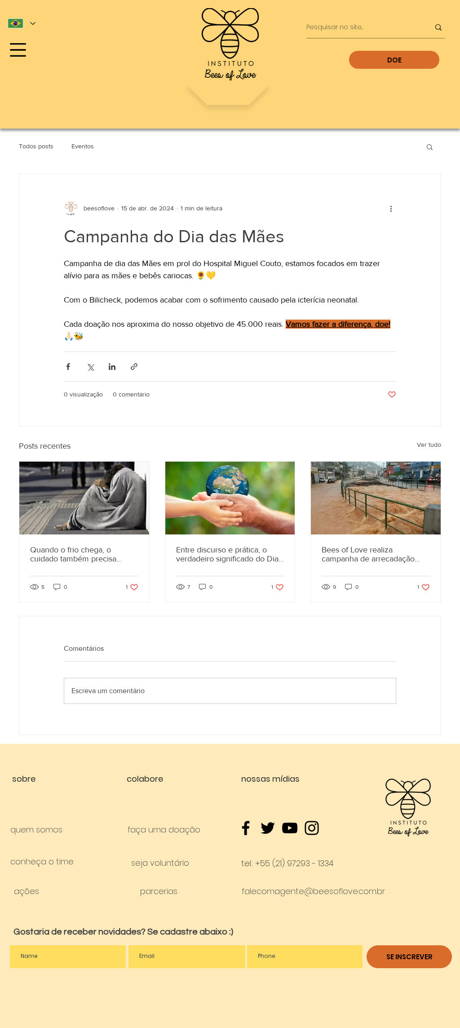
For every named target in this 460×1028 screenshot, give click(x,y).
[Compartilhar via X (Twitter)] (90, 366)
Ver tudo (429, 444)
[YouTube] (289, 828)
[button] (18, 50)
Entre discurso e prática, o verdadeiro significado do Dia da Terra (227, 554)
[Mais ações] (390, 208)
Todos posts (36, 146)
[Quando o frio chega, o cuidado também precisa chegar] (84, 498)
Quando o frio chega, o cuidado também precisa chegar (73, 554)
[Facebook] (245, 828)
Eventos (82, 146)
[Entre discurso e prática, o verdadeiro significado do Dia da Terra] (230, 498)
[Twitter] (267, 828)
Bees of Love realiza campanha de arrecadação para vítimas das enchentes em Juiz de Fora (369, 554)
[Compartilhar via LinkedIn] (112, 366)
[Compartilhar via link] (134, 366)
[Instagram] (311, 828)
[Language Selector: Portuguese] (21, 23)
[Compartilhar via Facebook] (68, 366)
